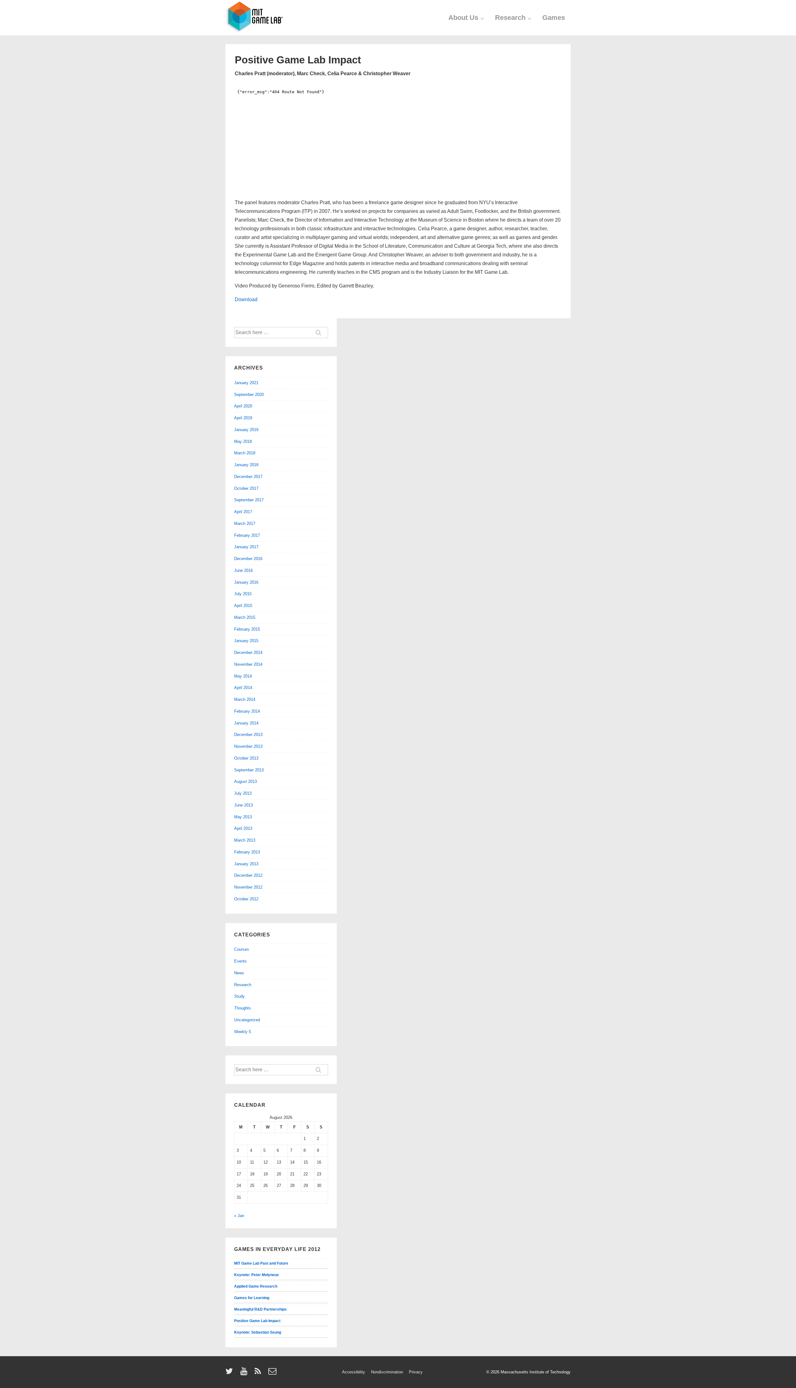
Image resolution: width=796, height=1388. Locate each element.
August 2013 (245, 781)
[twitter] (230, 1373)
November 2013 (248, 746)
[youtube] (245, 1373)
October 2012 (246, 899)
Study (239, 996)
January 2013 (246, 864)
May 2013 (243, 817)
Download (246, 299)
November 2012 (248, 887)
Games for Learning (251, 1298)
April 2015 (243, 605)
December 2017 (248, 476)
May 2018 (243, 441)
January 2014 (246, 723)
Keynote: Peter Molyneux (256, 1275)
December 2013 (248, 734)
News (239, 973)
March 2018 (244, 453)
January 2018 (246, 464)
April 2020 (243, 406)
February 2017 (247, 535)
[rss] (259, 1373)
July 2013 (243, 793)
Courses (241, 949)
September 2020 (249, 394)
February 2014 (247, 711)
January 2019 (246, 429)
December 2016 (248, 558)
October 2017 (246, 488)
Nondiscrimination (387, 1372)
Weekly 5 (242, 1031)
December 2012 (248, 875)
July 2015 (243, 593)
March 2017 (244, 523)
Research (510, 17)
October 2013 (246, 758)
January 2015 (246, 640)
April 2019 (243, 418)
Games (553, 17)
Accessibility (353, 1372)
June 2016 (243, 570)
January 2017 (246, 547)
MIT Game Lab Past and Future (261, 1263)
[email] (273, 1373)
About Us (463, 17)
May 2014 (243, 676)
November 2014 (248, 664)
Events (240, 961)
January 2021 (246, 382)
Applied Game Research (255, 1286)
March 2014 (244, 699)
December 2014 (248, 652)
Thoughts (242, 1008)
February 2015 (247, 629)
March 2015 (244, 617)
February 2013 (247, 852)
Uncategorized (247, 1020)
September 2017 (249, 500)
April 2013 (243, 828)
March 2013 (244, 840)
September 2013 (249, 770)
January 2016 (246, 582)
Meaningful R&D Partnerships (260, 1309)
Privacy (416, 1372)
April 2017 (243, 511)
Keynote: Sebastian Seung (257, 1332)
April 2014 (243, 687)
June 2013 (243, 805)
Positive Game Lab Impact (257, 1321)
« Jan (239, 1215)
